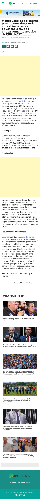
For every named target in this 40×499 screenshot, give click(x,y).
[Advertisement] (20, 76)
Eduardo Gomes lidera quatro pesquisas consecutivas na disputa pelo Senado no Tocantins (17, 428)
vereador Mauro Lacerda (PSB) (14, 101)
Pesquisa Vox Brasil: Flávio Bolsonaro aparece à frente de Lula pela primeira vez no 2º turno (19, 345)
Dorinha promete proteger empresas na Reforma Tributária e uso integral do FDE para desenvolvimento (20, 456)
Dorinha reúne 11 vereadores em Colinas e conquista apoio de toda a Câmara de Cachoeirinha (18, 400)
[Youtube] (36, 3)
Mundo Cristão (13, 482)
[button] (4, 46)
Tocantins (28, 482)
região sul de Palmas (26, 237)
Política (18, 482)
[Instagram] (34, 3)
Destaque (23, 482)
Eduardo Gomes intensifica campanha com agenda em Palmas (18, 319)
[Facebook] (31, 3)
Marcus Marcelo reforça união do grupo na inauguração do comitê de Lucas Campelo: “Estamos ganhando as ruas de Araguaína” (18, 372)
